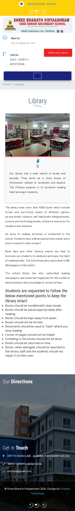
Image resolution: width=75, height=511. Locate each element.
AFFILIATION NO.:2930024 (42, 4)
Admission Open (58, 52)
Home (7, 84)
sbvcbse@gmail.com (23, 43)
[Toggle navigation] (37, 76)
